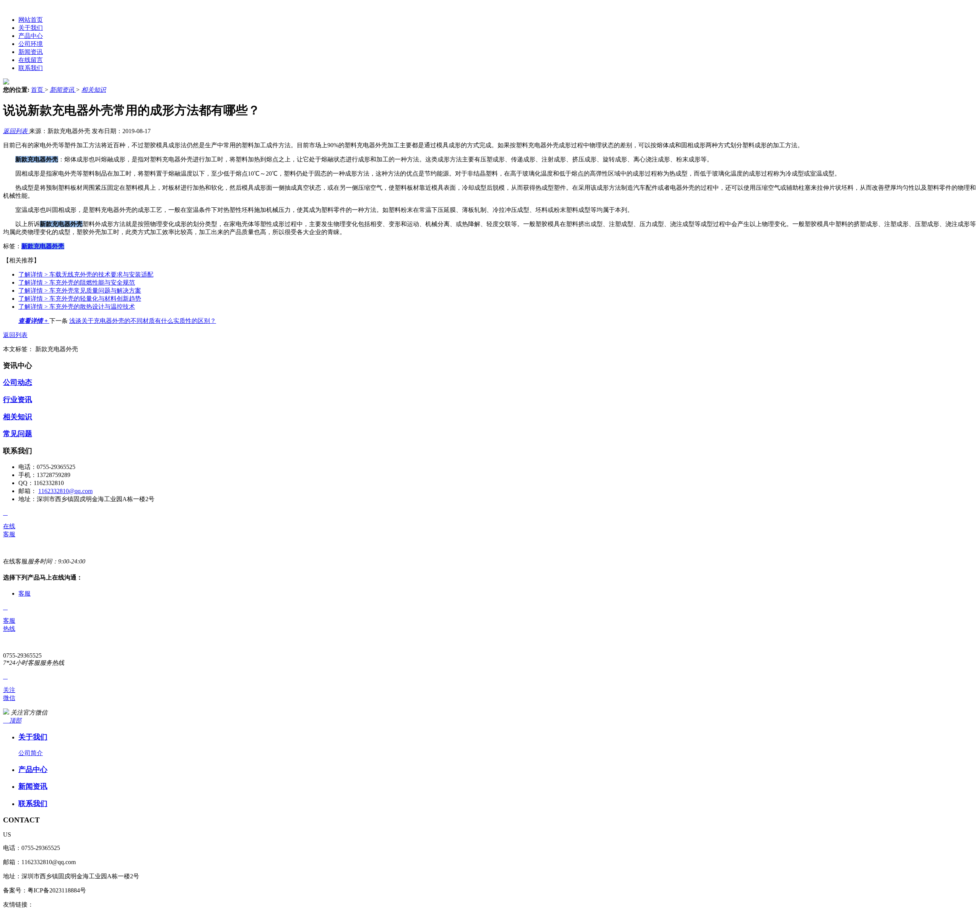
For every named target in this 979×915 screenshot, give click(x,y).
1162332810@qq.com (65, 491)
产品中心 (30, 36)
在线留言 (30, 60)
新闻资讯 (30, 52)
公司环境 (30, 44)
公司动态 (17, 382)
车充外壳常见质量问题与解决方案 (79, 290)
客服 (24, 593)
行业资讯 (17, 400)
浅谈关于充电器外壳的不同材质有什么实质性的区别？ (142, 320)
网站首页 (30, 19)
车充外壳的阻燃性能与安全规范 (76, 282)
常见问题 (17, 434)
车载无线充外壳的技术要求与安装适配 (85, 274)
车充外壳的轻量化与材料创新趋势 (79, 298)
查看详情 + (33, 320)
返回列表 (16, 131)
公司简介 (30, 753)
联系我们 (30, 68)
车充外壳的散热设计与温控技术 (76, 306)
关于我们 (30, 27)
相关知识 (93, 89)
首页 (38, 89)
